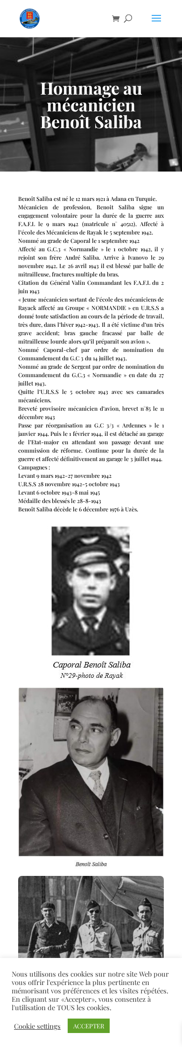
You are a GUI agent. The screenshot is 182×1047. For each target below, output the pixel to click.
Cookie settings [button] (37, 1026)
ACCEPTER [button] (88, 1026)
